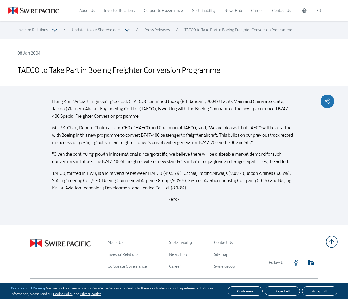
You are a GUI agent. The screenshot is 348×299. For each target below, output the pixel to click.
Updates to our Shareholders (96, 29)
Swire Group (224, 266)
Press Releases (157, 29)
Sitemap (221, 254)
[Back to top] (331, 242)
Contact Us (281, 10)
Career (257, 10)
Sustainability (203, 10)
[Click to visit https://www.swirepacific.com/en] (29, 10)
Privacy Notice (90, 294)
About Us (87, 10)
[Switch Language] (304, 10)
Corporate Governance (163, 10)
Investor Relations (119, 10)
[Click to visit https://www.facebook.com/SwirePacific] (296, 263)
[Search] (319, 10)
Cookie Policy (63, 294)
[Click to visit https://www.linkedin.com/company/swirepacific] (311, 263)
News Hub (233, 10)
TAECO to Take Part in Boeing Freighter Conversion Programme (238, 29)
